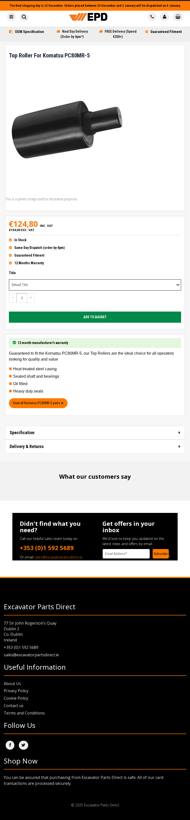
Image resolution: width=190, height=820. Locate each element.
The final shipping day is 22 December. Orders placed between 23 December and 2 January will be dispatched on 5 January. (95, 5)
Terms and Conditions (24, 713)
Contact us (14, 705)
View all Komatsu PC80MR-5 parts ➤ (38, 403)
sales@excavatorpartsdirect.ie (58, 557)
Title (12, 273)
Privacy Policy (16, 690)
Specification (22, 432)
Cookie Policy (16, 698)
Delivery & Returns (27, 446)
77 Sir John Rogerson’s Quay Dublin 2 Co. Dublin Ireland (30, 631)
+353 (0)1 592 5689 (47, 548)
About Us (12, 683)
